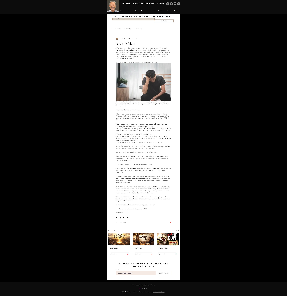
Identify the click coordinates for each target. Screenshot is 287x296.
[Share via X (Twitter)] (120, 217)
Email (114, 16)
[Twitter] (175, 3)
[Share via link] (127, 217)
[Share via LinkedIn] (124, 217)
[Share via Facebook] (116, 217)
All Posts (110, 28)
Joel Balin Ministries (143, 3)
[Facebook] (171, 3)
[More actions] (170, 39)
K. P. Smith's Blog (137, 28)
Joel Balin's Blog (127, 28)
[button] (176, 28)
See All (177, 230)
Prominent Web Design (159, 292)
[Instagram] (167, 3)
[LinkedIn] (178, 3)
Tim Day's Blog (118, 28)
